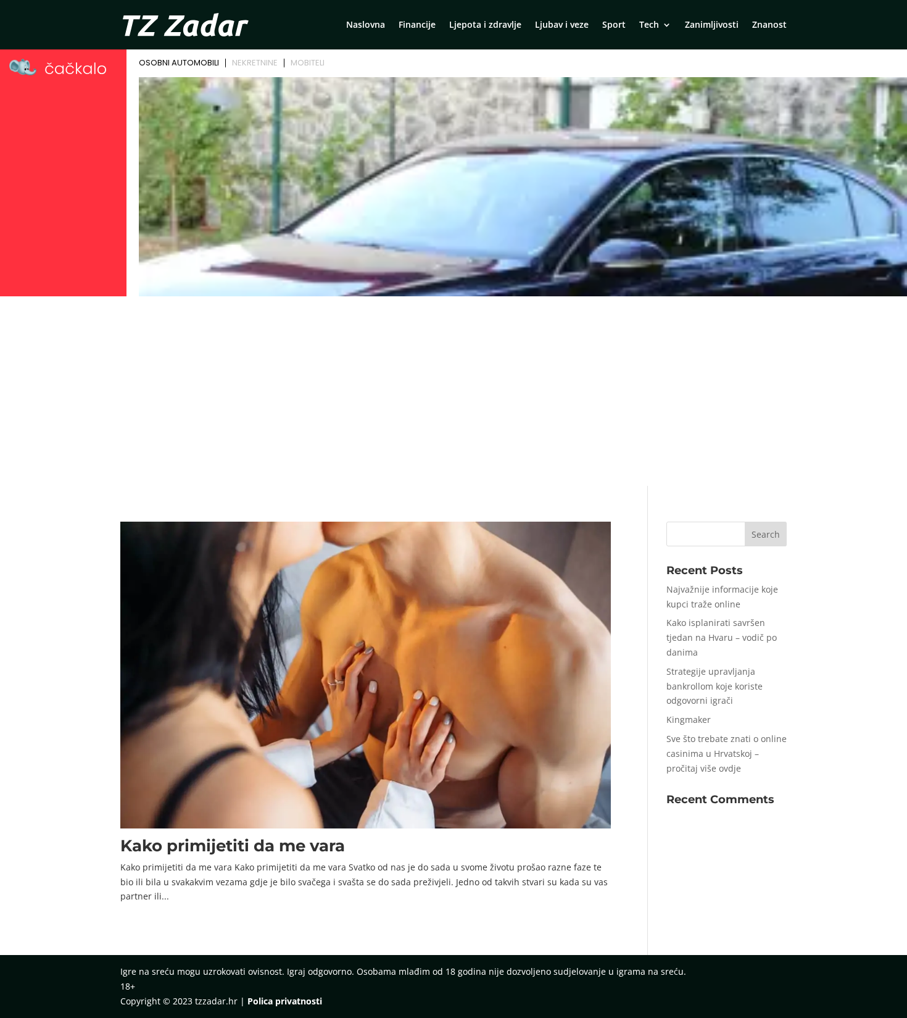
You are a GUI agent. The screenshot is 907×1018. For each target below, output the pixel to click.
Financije (417, 25)
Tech (649, 25)
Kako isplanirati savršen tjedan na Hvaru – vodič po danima (721, 637)
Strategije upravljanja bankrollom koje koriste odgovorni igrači (714, 686)
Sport (614, 25)
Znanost (769, 25)
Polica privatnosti (284, 1001)
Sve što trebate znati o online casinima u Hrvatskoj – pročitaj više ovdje (726, 753)
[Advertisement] (453, 393)
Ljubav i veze (562, 25)
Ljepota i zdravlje (485, 25)
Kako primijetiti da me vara (232, 846)
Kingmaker (688, 719)
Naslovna (365, 25)
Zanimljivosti (712, 25)
